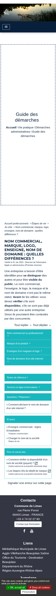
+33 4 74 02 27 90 (28, 519)
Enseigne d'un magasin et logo (23, 351)
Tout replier (23, 325)
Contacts (28, 500)
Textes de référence (16, 377)
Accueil (11, 127)
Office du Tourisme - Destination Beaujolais (22, 560)
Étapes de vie (39, 223)
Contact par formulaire (28, 524)
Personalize (28, 592)
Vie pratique (25, 127)
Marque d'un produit (18, 343)
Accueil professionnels (16, 223)
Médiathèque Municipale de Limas (24, 549)
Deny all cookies (40, 587)
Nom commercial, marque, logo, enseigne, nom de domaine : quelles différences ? (26, 231)
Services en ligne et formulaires (22, 387)
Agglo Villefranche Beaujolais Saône (25, 553)
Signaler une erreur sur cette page (30, 483)
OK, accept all (17, 587)
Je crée (8, 227)
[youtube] (32, 531)
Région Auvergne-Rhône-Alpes (22, 570)
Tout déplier (42, 325)
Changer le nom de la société (23, 438)
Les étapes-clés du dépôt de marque (29, 471)
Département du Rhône (17, 566)
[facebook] (24, 531)
